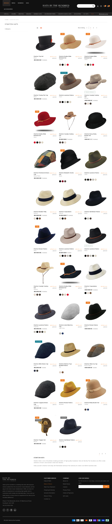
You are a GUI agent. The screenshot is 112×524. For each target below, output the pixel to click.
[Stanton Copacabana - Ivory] (63, 218)
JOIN (106, 486)
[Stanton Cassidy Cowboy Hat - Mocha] (85, 104)
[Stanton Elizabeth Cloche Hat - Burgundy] (63, 181)
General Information (49, 493)
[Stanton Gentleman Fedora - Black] (85, 218)
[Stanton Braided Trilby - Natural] (35, 218)
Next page (97, 27)
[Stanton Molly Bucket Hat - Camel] (85, 410)
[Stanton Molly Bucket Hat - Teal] (88, 410)
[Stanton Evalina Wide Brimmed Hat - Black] (63, 65)
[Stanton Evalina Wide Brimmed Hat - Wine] (68, 65)
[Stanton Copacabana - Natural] (60, 218)
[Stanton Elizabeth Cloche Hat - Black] (60, 181)
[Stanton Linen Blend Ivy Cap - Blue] (63, 333)
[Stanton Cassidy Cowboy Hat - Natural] (88, 104)
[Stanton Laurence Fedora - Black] (63, 102)
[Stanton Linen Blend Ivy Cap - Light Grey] (60, 333)
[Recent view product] (101, 6)
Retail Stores (66, 484)
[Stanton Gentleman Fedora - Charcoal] (88, 218)
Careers (65, 487)
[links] (4, 510)
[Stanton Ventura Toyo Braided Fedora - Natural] (60, 372)
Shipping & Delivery (49, 490)
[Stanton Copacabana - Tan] (65, 218)
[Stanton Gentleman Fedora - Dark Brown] (91, 218)
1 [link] (90, 28)
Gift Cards (65, 496)
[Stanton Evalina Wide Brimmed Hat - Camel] (60, 65)
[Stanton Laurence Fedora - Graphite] (65, 102)
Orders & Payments (68, 493)
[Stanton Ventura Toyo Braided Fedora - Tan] (63, 372)
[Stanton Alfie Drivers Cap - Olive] (37, 371)
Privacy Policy (66, 490)
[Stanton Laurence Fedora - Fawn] (60, 102)
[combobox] (86, 6)
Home (6, 19)
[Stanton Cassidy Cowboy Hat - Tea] (91, 104)
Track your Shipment (49, 487)
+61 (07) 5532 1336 (8, 505)
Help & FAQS (47, 481)
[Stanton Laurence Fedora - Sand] (70, 102)
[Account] (98, 6)
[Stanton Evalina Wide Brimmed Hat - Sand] (65, 65)
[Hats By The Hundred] (56, 6)
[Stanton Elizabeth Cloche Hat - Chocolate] (65, 181)
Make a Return (48, 484)
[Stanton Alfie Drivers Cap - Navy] (35, 371)
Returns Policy (48, 496)
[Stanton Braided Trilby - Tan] (40, 218)
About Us (65, 481)
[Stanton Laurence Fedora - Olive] (68, 102)
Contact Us (47, 499)
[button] (54, 34)
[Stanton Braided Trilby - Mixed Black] (37, 218)
